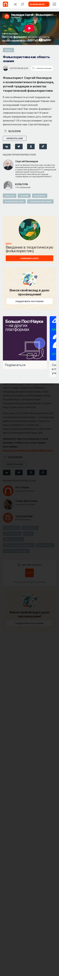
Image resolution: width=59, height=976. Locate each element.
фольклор (39, 196)
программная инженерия (18, 545)
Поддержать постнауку (29, 301)
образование (12, 533)
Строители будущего (16, 551)
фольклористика (14, 201)
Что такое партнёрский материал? (29, 581)
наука (28, 533)
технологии (23, 516)
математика (29, 528)
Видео (8, 50)
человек (24, 196)
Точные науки (45, 545)
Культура (21, 184)
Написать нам (14, 138)
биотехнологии (13, 539)
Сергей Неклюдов (19, 68)
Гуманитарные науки (40, 201)
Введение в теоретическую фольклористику (29, 249)
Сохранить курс (29, 258)
